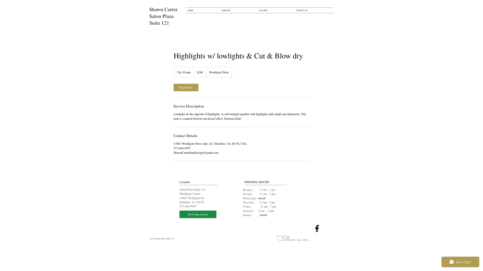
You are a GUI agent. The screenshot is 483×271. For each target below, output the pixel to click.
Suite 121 (159, 22)
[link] (186, 87)
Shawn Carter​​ (163, 9)
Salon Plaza (161, 16)
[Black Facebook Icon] (317, 228)
